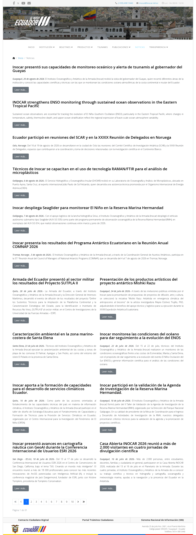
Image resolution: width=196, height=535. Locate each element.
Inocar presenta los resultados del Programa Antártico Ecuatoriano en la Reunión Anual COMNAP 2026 (90, 244)
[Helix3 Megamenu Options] (178, 49)
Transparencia (157, 47)
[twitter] (18, 3)
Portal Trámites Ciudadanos (97, 519)
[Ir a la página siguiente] (78, 502)
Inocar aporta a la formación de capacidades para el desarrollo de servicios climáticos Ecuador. (52, 389)
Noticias (140, 47)
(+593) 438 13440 (125, 3)
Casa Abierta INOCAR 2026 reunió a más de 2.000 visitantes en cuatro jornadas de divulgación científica (138, 447)
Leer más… (21, 89)
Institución (45, 47)
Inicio (31, 47)
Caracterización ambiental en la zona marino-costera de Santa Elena (53, 335)
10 (72, 501)
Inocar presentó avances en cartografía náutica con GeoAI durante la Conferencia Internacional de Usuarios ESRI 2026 (50, 447)
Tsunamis (102, 47)
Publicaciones (120, 47)
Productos (83, 47)
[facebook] (14, 3)
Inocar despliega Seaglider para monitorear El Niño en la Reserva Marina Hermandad (88, 207)
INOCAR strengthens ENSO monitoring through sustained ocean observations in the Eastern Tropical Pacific (95, 104)
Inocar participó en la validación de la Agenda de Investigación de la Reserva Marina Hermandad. (140, 389)
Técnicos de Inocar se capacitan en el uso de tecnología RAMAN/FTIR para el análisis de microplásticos (90, 170)
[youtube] (23, 3)
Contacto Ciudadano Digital (33, 519)
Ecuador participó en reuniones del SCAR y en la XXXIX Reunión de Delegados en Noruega (92, 137)
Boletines (64, 47)
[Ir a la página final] (84, 502)
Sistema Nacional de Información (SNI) (162, 519)
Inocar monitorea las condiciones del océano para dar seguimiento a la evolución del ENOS (140, 335)
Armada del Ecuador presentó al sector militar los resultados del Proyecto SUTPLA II (53, 281)
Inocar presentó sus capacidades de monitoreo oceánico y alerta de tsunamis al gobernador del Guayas (97, 68)
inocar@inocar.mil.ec (148, 3)
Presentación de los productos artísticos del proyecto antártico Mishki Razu (138, 281)
